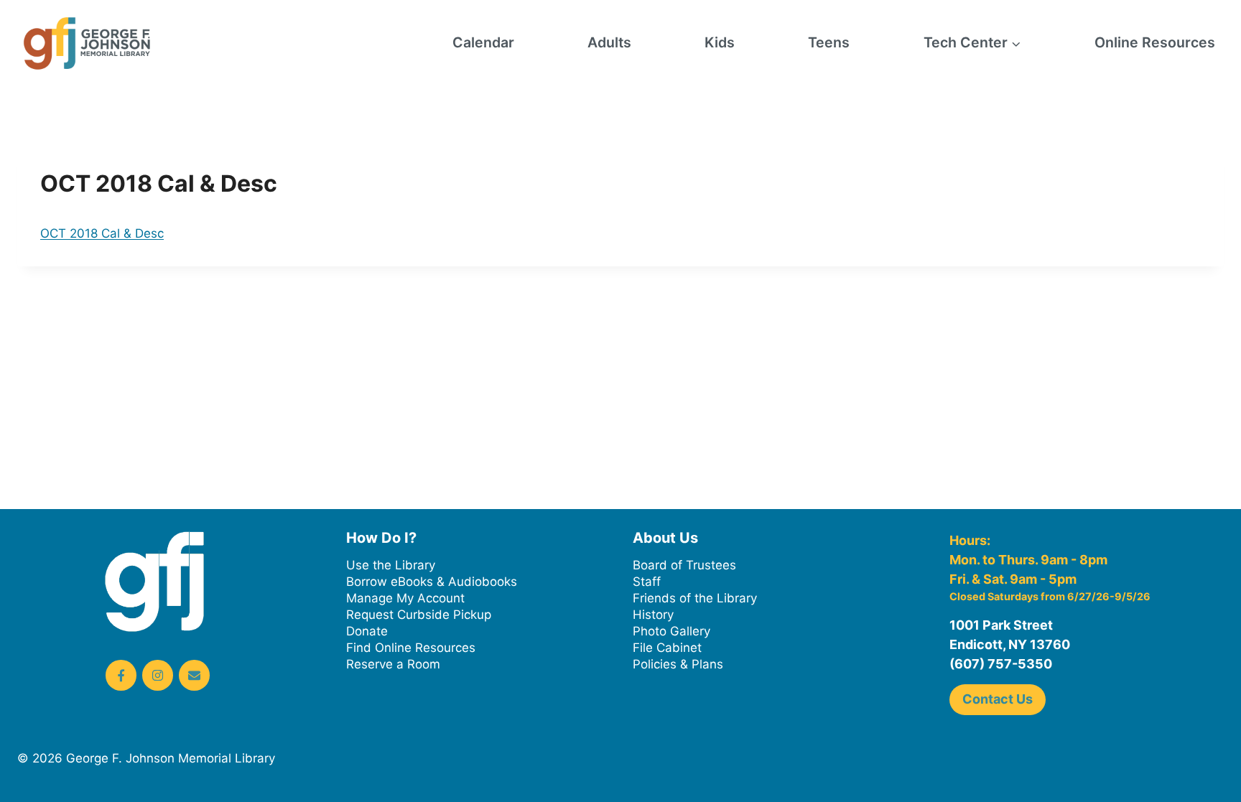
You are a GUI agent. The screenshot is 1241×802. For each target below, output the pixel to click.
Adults (609, 42)
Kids (720, 42)
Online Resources (1154, 42)
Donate (367, 631)
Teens (829, 42)
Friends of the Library (695, 598)
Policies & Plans (678, 664)
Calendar (483, 42)
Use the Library (390, 565)
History (653, 614)
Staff (647, 581)
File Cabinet (667, 647)
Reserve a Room (393, 664)
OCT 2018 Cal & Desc (102, 233)
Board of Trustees (684, 565)
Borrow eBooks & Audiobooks (431, 581)
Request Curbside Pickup (418, 614)
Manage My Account (405, 598)
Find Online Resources (410, 647)
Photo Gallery (671, 631)
